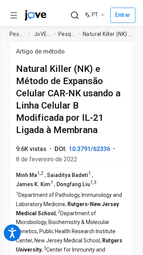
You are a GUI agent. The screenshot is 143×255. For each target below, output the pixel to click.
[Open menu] (14, 15)
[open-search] (74, 15)
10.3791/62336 (89, 149)
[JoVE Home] (35, 15)
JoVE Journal (42, 34)
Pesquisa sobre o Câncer (67, 34)
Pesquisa (17, 34)
